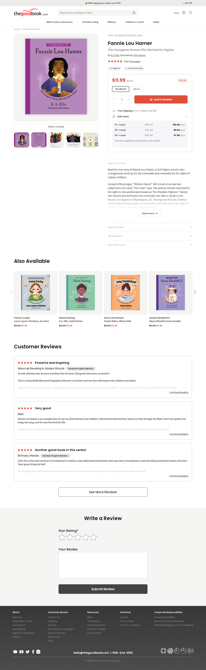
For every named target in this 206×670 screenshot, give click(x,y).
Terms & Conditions (130, 625)
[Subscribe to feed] (15, 651)
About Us (17, 617)
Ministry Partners (56, 632)
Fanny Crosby (22, 317)
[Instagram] (38, 651)
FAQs (50, 640)
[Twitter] (27, 651)
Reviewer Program (96, 629)
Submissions (19, 629)
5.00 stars (25, 363)
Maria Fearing (67, 317)
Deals (156, 22)
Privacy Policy (127, 621)
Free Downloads (135, 68)
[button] (12, 298)
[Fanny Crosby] (35, 292)
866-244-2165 (123, 653)
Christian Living (90, 22)
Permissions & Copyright (61, 629)
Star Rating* (68, 530)
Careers (17, 636)
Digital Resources (96, 625)
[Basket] (190, 13)
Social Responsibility (164, 617)
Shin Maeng (139, 55)
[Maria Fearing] (81, 292)
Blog (89, 617)
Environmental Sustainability (169, 621)
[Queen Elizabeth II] (171, 292)
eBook (136, 89)
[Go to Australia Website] (177, 649)
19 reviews (135, 61)
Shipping (52, 621)
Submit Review (103, 589)
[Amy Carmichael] (125, 292)
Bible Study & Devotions (60, 22)
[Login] (183, 13)
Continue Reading (178, 392)
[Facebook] (33, 651)
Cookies (124, 617)
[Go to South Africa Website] (190, 649)
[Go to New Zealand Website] (184, 649)
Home (17, 29)
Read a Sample (56, 126)
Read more (148, 213)
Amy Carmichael (114, 317)
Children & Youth (134, 22)
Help (176, 12)
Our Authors (19, 625)
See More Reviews (103, 492)
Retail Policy (54, 636)
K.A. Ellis (115, 55)
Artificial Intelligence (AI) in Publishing (173, 625)
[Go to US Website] (170, 649)
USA (187, 3)
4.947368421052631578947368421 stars (115, 61)
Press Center (94, 632)
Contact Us (54, 617)
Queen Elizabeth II (159, 317)
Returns (52, 625)
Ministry (112, 22)
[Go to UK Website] (164, 649)
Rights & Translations (24, 632)
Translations (93, 621)
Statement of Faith (23, 621)
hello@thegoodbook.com (91, 653)
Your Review (68, 549)
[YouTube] (21, 651)
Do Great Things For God (128, 35)
